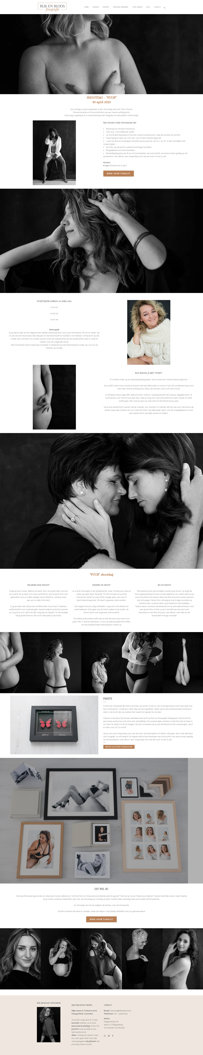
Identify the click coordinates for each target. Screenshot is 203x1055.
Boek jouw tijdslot (118, 173)
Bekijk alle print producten (118, 747)
